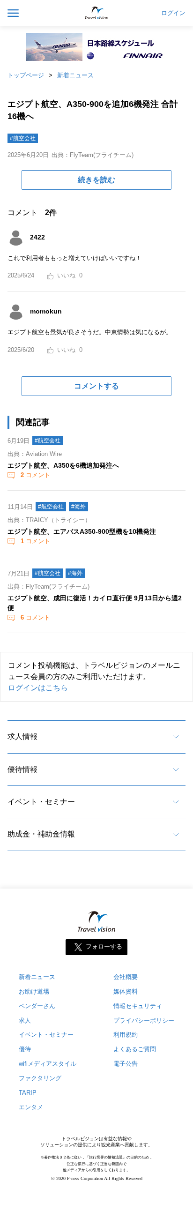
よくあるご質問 (134, 1049)
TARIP (28, 1092)
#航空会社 (23, 138)
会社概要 (125, 976)
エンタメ (31, 1107)
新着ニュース (75, 75)
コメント (35, 474)
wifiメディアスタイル (47, 1063)
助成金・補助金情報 (41, 834)
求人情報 (22, 736)
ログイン (173, 13)
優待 (25, 1049)
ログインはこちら (38, 688)
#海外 (78, 506)
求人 (25, 1020)
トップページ (25, 75)
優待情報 (22, 769)
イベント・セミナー (41, 802)
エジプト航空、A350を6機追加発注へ (63, 465)
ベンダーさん (37, 1005)
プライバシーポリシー (143, 1020)
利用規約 (125, 1034)
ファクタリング (40, 1078)
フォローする (104, 946)
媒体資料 (125, 991)
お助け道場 (34, 991)
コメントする (96, 386)
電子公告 (125, 1063)
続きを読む (96, 180)
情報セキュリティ (137, 1005)
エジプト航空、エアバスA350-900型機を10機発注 (81, 531)
